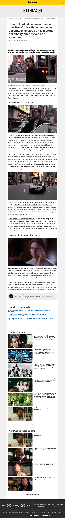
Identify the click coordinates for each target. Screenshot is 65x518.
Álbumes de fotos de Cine (32, 494)
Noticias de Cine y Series (17, 18)
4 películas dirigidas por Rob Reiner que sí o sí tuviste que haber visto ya (45, 449)
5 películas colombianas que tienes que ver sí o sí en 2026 (45, 408)
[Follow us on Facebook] (9, 505)
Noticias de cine (27, 18)
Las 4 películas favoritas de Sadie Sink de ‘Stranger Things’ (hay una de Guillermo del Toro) (45, 464)
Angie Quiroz (18, 294)
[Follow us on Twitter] (14, 505)
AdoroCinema (59, 504)
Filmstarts (43, 504)
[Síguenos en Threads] (28, 505)
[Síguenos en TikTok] (23, 505)
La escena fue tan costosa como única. (21, 219)
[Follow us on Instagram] (18, 505)
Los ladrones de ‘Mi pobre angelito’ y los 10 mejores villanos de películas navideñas (45, 478)
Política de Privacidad (45, 512)
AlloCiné (36, 504)
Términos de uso (35, 512)
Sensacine (41, 506)
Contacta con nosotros (24, 512)
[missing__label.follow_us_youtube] (4, 505)
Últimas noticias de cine (32, 424)
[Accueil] (32, 2)
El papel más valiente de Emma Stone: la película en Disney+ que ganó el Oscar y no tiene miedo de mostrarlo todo (45, 380)
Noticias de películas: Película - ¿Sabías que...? (41, 18)
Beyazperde (50, 504)
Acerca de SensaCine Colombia (10, 512)
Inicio (10, 18)
